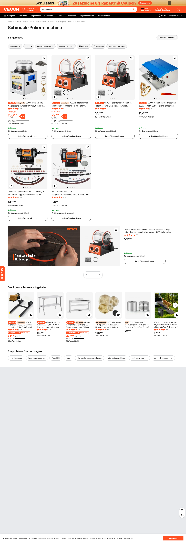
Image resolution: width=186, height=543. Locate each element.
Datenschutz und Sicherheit (124, 538)
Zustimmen (173, 538)
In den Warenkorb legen (27, 136)
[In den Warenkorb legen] (30, 315)
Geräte (19, 22)
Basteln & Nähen (28, 22)
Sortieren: (162, 37)
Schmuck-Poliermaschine (76, 22)
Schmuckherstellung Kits (58, 22)
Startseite (11, 22)
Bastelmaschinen (41, 22)
